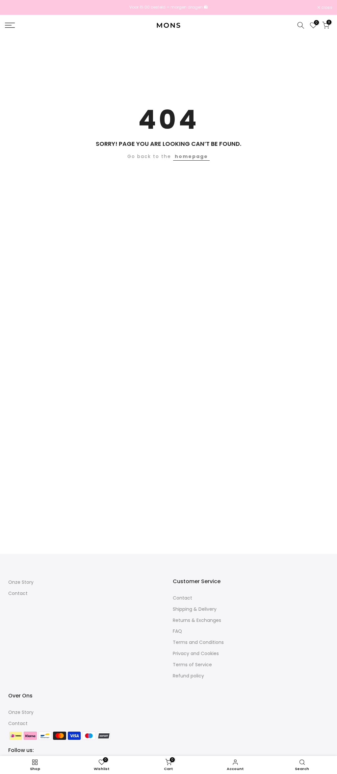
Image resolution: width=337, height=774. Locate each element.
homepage (191, 156)
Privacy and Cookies (196, 653)
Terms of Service (192, 664)
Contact (18, 593)
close (14, 8)
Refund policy (188, 675)
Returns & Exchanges (197, 620)
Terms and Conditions (198, 642)
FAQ (177, 631)
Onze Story (21, 582)
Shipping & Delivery (195, 609)
